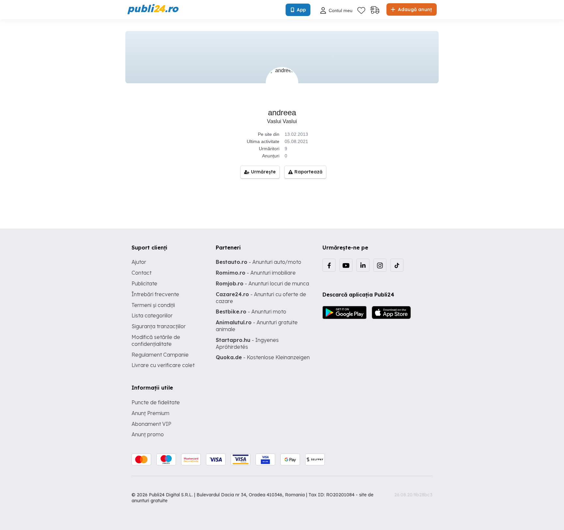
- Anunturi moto (251, 311)
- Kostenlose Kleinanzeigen (263, 357)
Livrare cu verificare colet (163, 365)
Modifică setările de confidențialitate (156, 340)
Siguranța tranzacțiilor (159, 326)
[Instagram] (380, 265)
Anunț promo (148, 434)
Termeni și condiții (153, 305)
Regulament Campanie (160, 354)
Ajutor (139, 262)
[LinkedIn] (363, 265)
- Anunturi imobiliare (256, 272)
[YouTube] (346, 265)
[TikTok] (397, 265)
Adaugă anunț (414, 9)
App (301, 10)
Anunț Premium (150, 413)
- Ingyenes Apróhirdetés (247, 343)
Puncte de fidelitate (156, 402)
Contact (141, 272)
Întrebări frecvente (155, 294)
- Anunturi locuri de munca (262, 283)
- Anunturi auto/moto (258, 262)
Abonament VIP (151, 424)
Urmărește (263, 172)
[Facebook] (329, 265)
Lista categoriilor (152, 315)
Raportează (308, 172)
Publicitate (144, 283)
